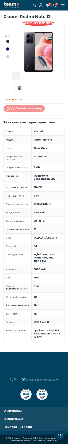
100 (15, 379)
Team (11, 5)
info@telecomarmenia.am (42, 379)
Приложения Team (17, 427)
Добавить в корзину (26, 108)
